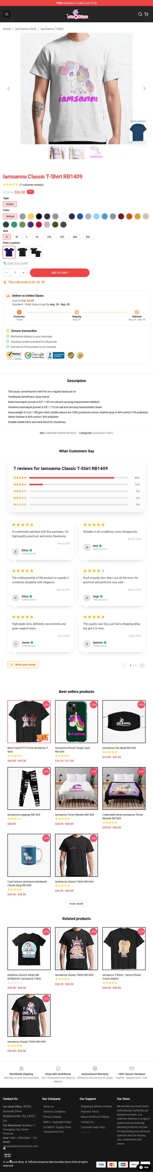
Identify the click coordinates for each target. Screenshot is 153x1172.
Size (5, 230)
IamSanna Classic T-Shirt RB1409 (74, 974)
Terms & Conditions (54, 1111)
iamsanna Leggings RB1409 (23, 814)
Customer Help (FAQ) (93, 1127)
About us (48, 1106)
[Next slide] (144, 88)
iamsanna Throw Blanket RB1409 (74, 814)
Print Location (11, 242)
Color (6, 210)
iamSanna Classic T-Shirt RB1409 (74, 881)
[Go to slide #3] (96, 152)
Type (6, 198)
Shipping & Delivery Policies (96, 1106)
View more (76, 904)
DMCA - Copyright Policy (57, 1122)
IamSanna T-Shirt (52, 29)
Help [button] (146, 1167)
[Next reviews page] (142, 665)
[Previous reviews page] (124, 665)
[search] (140, 14)
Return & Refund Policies (95, 1116)
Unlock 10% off (7, 1155)
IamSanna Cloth (25, 29)
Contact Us (87, 1122)
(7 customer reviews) (31, 184)
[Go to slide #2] (76, 152)
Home (7, 29)
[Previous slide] (9, 88)
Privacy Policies (52, 1116)
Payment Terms (90, 1111)
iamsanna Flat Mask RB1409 (119, 747)
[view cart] (146, 14)
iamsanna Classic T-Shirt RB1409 (26, 1041)
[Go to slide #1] (57, 152)
